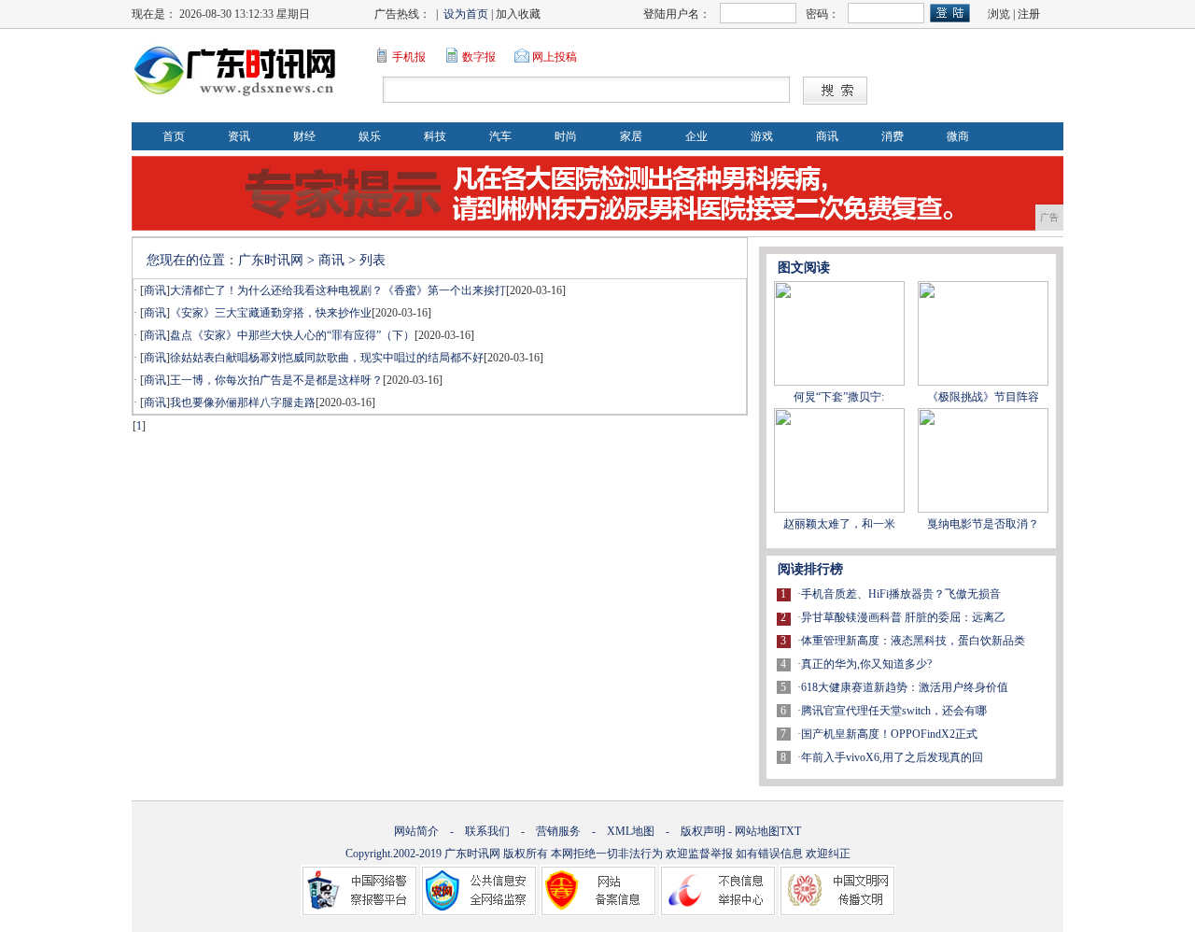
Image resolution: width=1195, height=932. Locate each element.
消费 (892, 136)
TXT (790, 831)
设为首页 (465, 14)
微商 (958, 136)
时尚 (566, 136)
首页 (173, 136)
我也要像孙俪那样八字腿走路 (243, 402)
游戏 (762, 136)
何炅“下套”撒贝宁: (839, 396)
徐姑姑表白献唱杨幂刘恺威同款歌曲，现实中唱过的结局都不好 (327, 357)
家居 (631, 136)
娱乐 (369, 136)
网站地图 (757, 831)
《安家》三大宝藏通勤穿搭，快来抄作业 (271, 312)
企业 (696, 136)
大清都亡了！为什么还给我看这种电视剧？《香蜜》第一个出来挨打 (338, 290)
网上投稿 (554, 57)
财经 (304, 136)
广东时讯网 (270, 260)
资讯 (239, 136)
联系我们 (487, 831)
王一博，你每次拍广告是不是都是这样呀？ (276, 380)
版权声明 (703, 831)
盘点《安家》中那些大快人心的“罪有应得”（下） (292, 335)
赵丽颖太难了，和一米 (839, 523)
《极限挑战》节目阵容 (983, 396)
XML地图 (630, 831)
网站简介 (416, 831)
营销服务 (558, 831)
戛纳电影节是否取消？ (983, 523)
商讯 (827, 136)
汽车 (500, 136)
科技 (435, 136)
